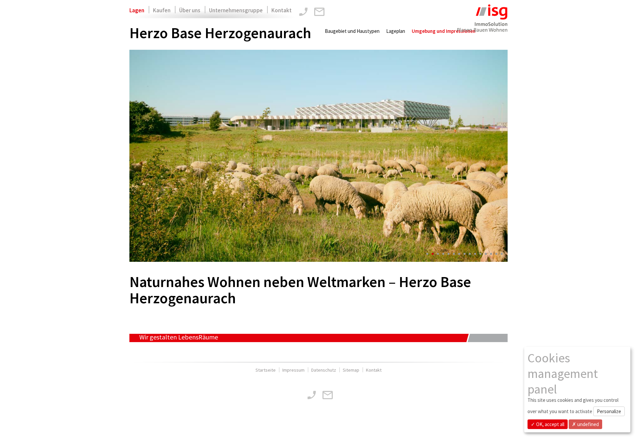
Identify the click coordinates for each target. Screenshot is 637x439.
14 (496, 254)
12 (486, 254)
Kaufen (162, 10)
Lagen (136, 10)
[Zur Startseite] (482, 22)
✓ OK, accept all (547, 424)
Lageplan (395, 31)
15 (502, 254)
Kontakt (281, 10)
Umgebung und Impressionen (443, 31)
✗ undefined (585, 424)
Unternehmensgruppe (236, 10)
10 (475, 254)
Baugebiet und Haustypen (352, 31)
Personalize (609, 411)
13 (491, 254)
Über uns (189, 10)
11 (480, 254)
